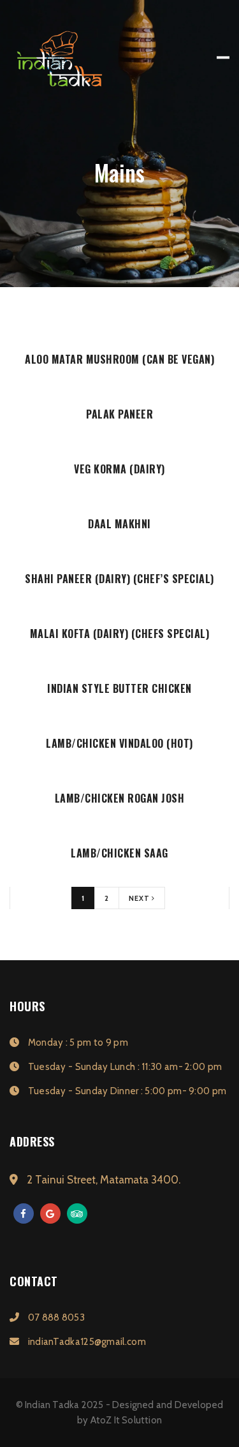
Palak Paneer (119, 414)
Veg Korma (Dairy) (119, 469)
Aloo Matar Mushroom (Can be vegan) (119, 359)
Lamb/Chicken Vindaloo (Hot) (119, 743)
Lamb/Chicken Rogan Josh (120, 798)
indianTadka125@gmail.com (85, 1341)
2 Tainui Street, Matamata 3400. (102, 1179)
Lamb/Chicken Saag (119, 853)
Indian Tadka (52, 1405)
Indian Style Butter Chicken (119, 688)
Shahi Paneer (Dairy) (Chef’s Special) (119, 578)
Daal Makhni (119, 523)
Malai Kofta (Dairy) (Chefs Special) (120, 633)
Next (140, 898)
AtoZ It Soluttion (126, 1420)
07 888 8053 (55, 1317)
